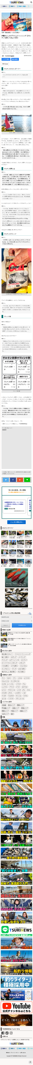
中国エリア (14, 711)
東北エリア (11, 705)
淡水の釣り (15, 59)
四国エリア (23, 711)
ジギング (22, 663)
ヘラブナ (11, 699)
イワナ (18, 687)
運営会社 (8, 1052)
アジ (3, 678)
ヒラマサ (27, 678)
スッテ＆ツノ (6, 669)
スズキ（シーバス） (8, 684)
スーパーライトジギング (9, 663)
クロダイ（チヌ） (7, 693)
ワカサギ (11, 696)
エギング (13, 657)
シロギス (18, 693)
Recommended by (25, 608)
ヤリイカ (18, 696)
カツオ (4, 699)
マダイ (9, 678)
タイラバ (24, 660)
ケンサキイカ (15, 681)
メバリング (21, 657)
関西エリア (5, 711)
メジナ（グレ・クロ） (24, 690)
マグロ (25, 696)
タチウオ (24, 687)
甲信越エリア (6, 708)
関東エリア (20, 705)
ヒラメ (4, 690)
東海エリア (24, 708)
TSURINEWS (15, 1056)
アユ (24, 684)
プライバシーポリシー (15, 1052)
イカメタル (23, 666)
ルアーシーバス (14, 660)
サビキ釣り (21, 672)
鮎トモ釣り (5, 657)
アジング (4, 660)
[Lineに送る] (27, 480)
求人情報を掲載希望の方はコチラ (16, 492)
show (6, 63)
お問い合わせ (23, 1052)
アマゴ (12, 687)
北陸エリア (15, 708)
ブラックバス (20, 699)
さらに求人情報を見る (16, 522)
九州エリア (5, 714)
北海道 (4, 705)
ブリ (14, 678)
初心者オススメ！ (7, 654)
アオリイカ (11, 690)
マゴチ (4, 696)
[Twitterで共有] (6, 480)
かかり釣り (21, 669)
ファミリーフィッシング (22, 654)
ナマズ (18, 684)
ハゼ (24, 693)
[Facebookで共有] (13, 480)
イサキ (20, 678)
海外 (12, 714)
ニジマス (4, 687)
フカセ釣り (5, 666)
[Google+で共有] (20, 480)
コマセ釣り (14, 666)
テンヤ (14, 669)
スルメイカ (5, 681)
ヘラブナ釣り (6, 59)
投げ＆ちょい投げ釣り (9, 672)
